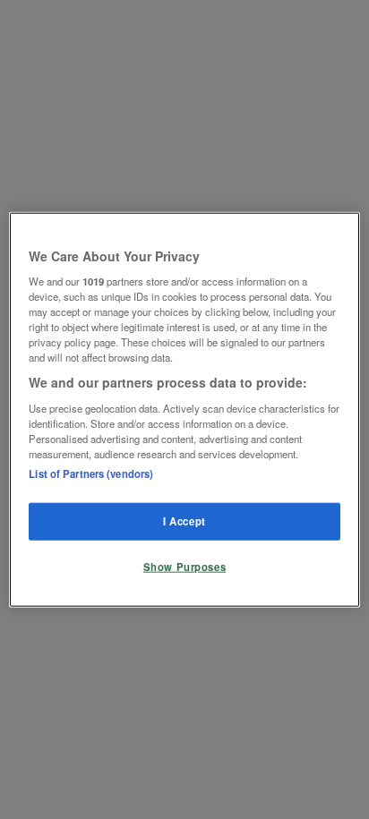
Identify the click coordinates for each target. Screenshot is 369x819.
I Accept (184, 521)
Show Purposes (184, 566)
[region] (184, 409)
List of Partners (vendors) (91, 473)
